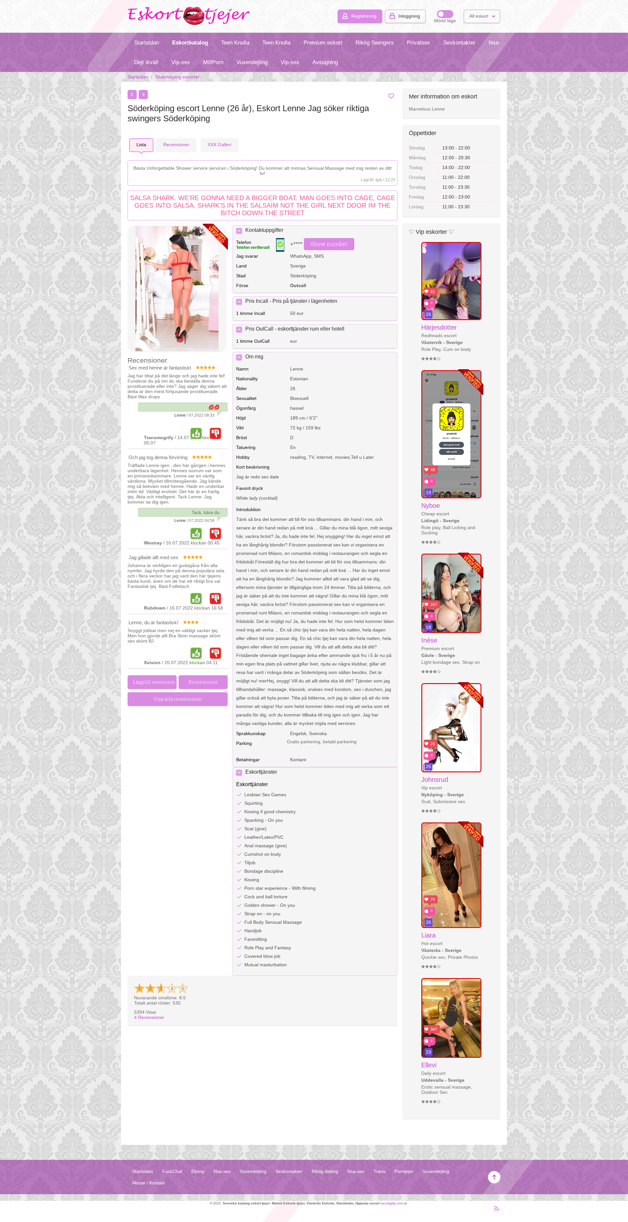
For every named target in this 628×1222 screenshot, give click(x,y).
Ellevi (428, 1065)
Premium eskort (323, 43)
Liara (428, 935)
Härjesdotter (439, 327)
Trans (379, 1171)
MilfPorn (213, 62)
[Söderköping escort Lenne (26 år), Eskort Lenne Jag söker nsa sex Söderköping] (177, 289)
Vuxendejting (252, 62)
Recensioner (149, 1017)
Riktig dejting (325, 1171)
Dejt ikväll (146, 62)
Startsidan (146, 43)
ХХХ (219, 144)
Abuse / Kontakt (148, 1182)
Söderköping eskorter (177, 76)
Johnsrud (434, 779)
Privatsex (418, 43)
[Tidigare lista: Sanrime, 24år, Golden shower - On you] (132, 94)
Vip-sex (180, 62)
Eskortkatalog (190, 43)
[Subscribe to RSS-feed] (494, 1211)
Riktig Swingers (375, 43)
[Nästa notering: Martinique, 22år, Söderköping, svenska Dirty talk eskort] (143, 94)
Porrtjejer (403, 1171)
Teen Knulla (235, 43)
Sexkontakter (459, 43)
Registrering (363, 16)
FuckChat (172, 1171)
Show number (329, 244)
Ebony (197, 1171)
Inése (429, 640)
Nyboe (430, 505)
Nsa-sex (499, 43)
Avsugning (325, 62)
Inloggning (409, 16)
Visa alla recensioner (177, 699)
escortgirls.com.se (393, 1203)
